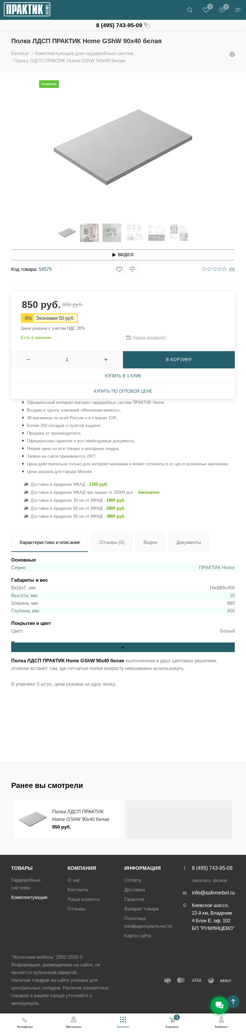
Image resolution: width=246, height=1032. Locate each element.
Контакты (78, 889)
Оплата (132, 880)
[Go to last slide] (40, 147)
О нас (74, 880)
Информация (142, 868)
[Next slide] (206, 147)
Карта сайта (137, 935)
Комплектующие (29, 897)
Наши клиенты (84, 899)
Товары (22, 868)
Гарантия (134, 899)
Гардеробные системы (26, 883)
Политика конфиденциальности (148, 922)
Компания (82, 868)
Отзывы (77, 908)
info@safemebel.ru (213, 892)
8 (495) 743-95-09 (119, 25)
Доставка (134, 889)
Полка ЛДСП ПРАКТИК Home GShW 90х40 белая (80, 815)
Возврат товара (141, 908)
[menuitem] (67, 233)
